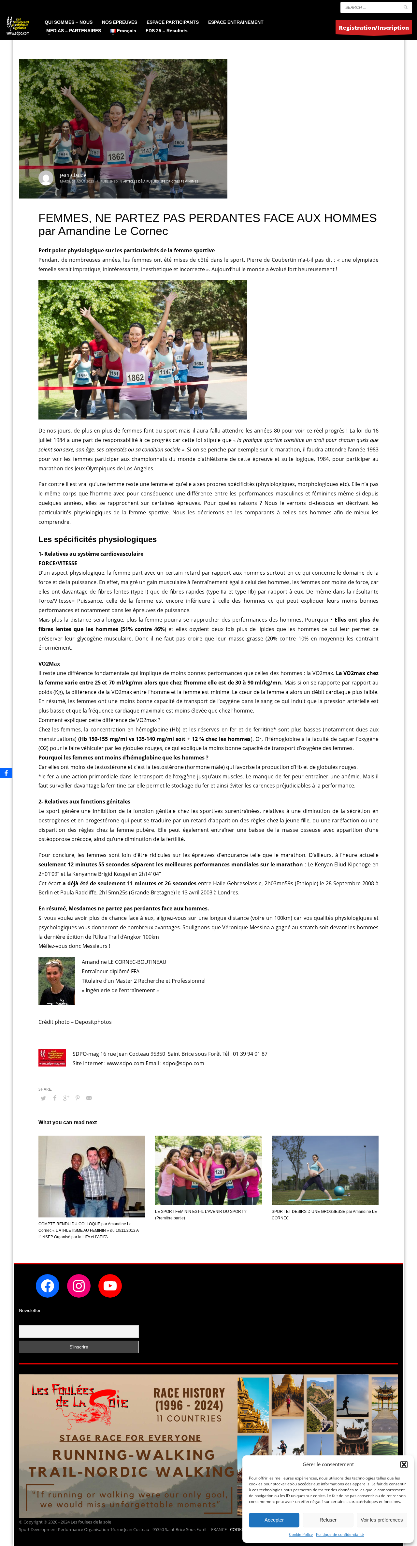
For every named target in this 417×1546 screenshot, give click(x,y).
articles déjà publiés (141, 181)
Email (25, 1321)
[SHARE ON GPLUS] (66, 1098)
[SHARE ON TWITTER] (43, 1098)
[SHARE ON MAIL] (89, 1098)
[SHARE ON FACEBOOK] (55, 1098)
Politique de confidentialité (340, 1534)
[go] (405, 7)
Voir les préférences (382, 1520)
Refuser (328, 1520)
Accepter (274, 1520)
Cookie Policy (301, 1534)
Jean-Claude (73, 175)
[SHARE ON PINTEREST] (77, 1098)
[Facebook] (6, 773)
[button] (404, 1464)
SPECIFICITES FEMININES (179, 181)
